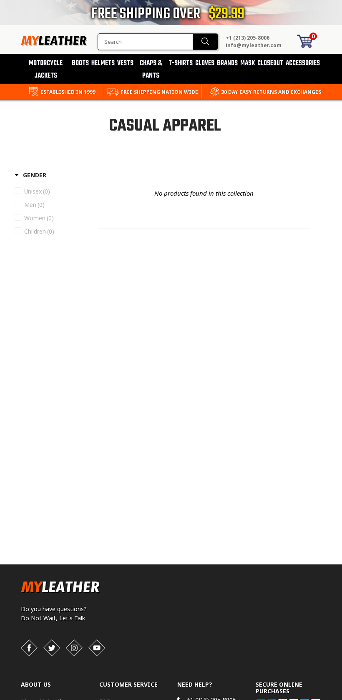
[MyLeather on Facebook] (29, 648)
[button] (341, 698)
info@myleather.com (254, 45)
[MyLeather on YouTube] (96, 648)
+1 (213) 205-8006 (247, 37)
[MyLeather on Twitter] (51, 648)
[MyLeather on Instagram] (74, 648)
